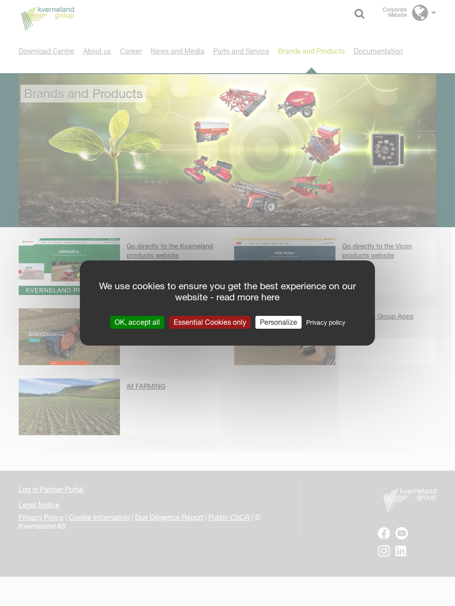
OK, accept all (137, 322)
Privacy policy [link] (325, 323)
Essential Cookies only (210, 322)
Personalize (278, 322)
